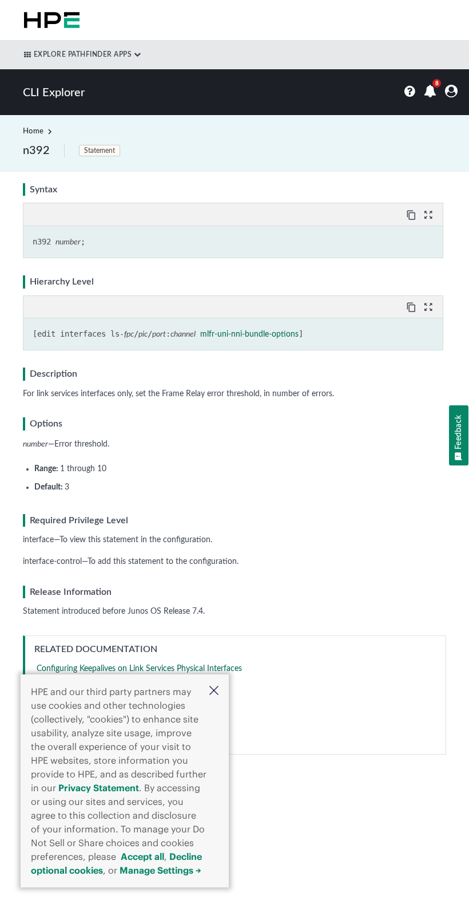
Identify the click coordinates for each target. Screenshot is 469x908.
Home (33, 131)
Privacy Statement (98, 787)
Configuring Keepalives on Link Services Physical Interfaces (139, 669)
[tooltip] (412, 214)
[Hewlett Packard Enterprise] (49, 20)
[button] (213, 692)
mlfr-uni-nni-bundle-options (249, 334)
